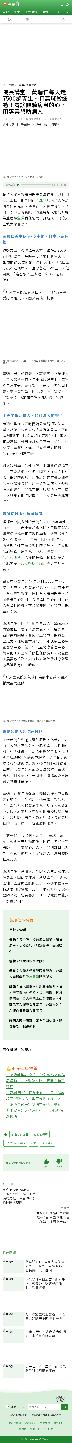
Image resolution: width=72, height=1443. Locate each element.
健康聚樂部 (30, 1423)
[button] (67, 11)
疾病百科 (58, 1423)
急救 (21, 217)
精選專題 (45, 1423)
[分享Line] (27, 19)
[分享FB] (9, 19)
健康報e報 (17, 1407)
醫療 (45, 12)
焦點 (6, 12)
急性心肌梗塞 (14, 557)
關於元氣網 (15, 1423)
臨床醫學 (32, 976)
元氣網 (13, 84)
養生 (17, 12)
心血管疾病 (45, 200)
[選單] (67, 4)
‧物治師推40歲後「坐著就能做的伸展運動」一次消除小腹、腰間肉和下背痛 (35, 1080)
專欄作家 (48, 1429)
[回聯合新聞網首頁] (5, 5)
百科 (56, 12)
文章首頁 (35, 1429)
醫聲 (21, 84)
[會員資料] (62, 4)
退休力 (22, 1429)
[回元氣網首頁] (13, 4)
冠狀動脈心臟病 (34, 563)
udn (5, 84)
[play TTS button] (17, 184)
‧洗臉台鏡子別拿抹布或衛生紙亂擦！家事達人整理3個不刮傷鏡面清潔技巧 (34, 1110)
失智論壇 (31, 12)
